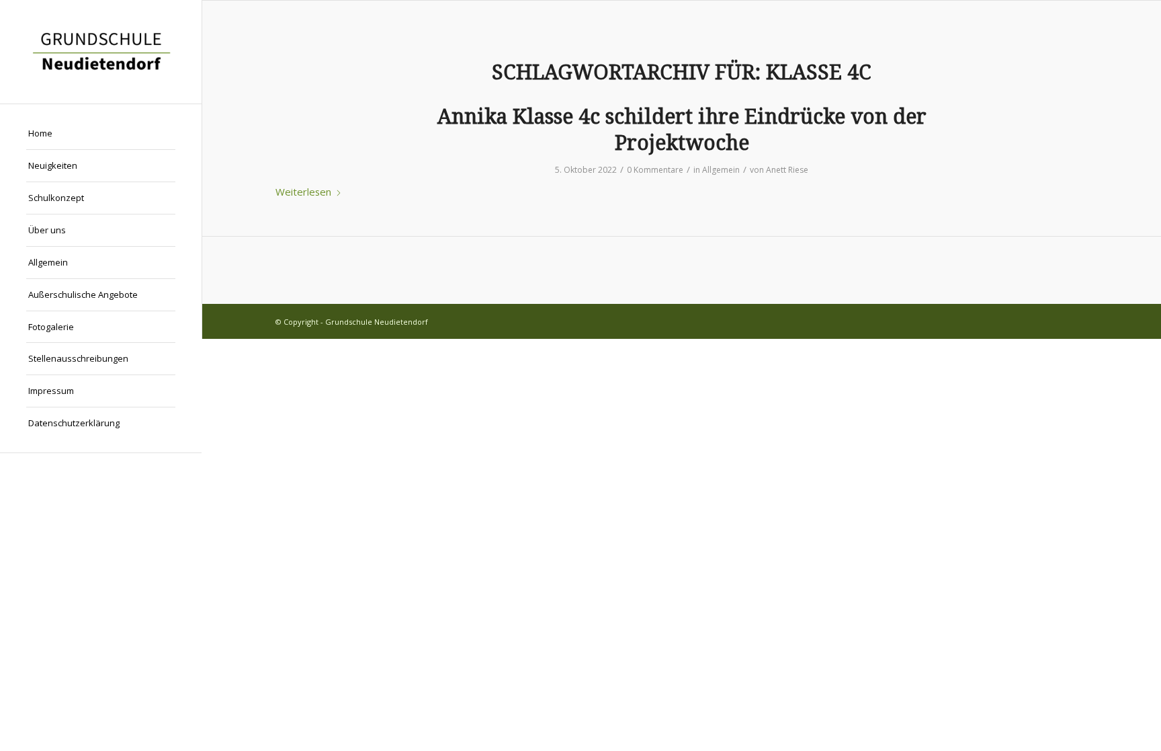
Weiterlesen (303, 191)
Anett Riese (787, 169)
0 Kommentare (655, 169)
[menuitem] (100, 134)
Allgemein (721, 169)
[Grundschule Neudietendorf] (101, 52)
